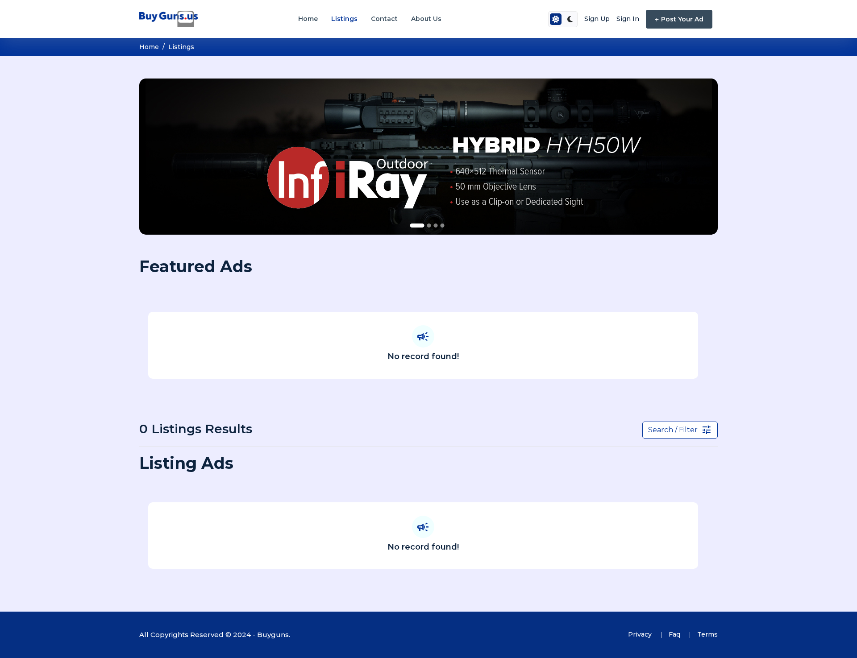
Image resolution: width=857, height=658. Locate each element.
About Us (426, 19)
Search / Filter (680, 430)
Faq (675, 634)
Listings (344, 19)
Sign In (627, 19)
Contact (384, 19)
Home (308, 19)
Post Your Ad (682, 19)
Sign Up (597, 19)
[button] (417, 225)
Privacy (640, 634)
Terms (707, 634)
